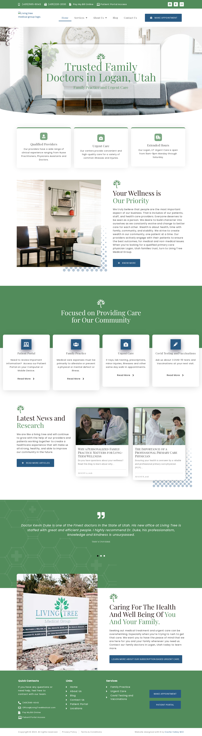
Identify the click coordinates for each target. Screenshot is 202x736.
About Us (98, 17)
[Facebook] (170, 4)
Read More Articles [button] (38, 463)
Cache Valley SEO (174, 732)
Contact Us (130, 17)
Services (79, 17)
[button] (97, 556)
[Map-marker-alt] (176, 4)
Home (65, 17)
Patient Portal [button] (165, 705)
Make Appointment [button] (166, 18)
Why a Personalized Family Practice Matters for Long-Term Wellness (100, 452)
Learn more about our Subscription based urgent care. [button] (146, 659)
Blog (115, 17)
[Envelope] (182, 4)
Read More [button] (24, 378)
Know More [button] (129, 263)
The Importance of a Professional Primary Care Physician (156, 452)
